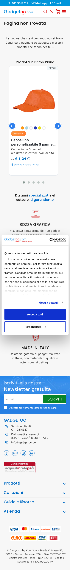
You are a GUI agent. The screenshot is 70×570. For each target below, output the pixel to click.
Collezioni (13, 492)
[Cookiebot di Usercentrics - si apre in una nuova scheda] (50, 240)
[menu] (64, 11)
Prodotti (12, 483)
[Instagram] (23, 453)
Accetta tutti (35, 314)
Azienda (12, 511)
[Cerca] (45, 11)
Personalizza (32, 326)
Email (57, 3)
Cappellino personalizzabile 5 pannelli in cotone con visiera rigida (33, 142)
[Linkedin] (32, 453)
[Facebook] (6, 453)
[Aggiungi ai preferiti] (49, 74)
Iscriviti (54, 399)
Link (54, 407)
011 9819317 (20, 3)
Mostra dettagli (49, 302)
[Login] (51, 11)
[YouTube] (15, 453)
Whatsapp (41, 3)
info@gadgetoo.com (24, 442)
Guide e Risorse (19, 502)
